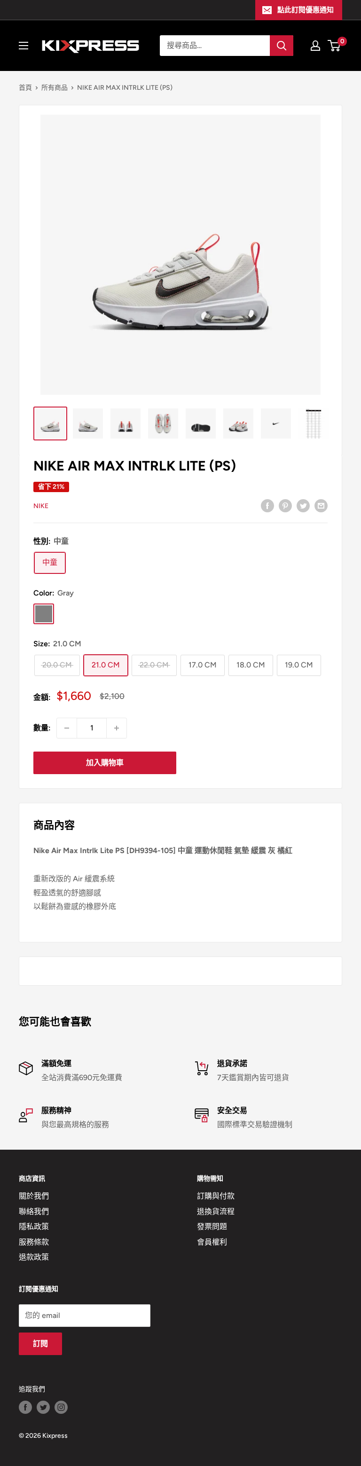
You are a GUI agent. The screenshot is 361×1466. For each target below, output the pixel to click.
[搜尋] (281, 45)
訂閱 (40, 1343)
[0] (334, 45)
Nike (40, 506)
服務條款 (34, 1242)
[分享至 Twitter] (303, 505)
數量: (42, 727)
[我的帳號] (315, 45)
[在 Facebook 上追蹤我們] (25, 1407)
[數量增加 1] (116, 728)
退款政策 (34, 1257)
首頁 (25, 88)
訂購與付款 (216, 1196)
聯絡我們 (34, 1211)
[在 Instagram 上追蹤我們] (61, 1407)
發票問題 (212, 1226)
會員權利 (212, 1242)
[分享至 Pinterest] (285, 505)
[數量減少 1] (67, 728)
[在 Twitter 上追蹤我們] (43, 1407)
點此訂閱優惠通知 (305, 10)
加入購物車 (105, 762)
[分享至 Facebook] (267, 505)
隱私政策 (34, 1226)
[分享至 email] (321, 505)
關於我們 (34, 1196)
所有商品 (54, 88)
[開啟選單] (23, 45)
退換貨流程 (216, 1211)
